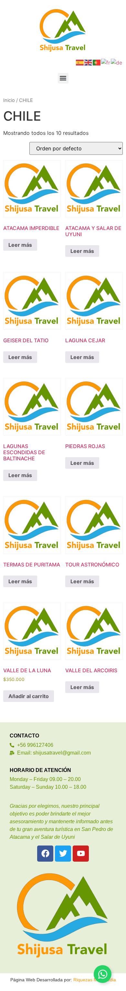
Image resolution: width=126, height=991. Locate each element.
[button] (63, 78)
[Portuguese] (97, 62)
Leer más (20, 245)
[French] (106, 62)
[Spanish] (80, 62)
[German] (117, 62)
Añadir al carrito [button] (28, 696)
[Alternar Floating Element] (102, 974)
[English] (88, 62)
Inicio (9, 100)
